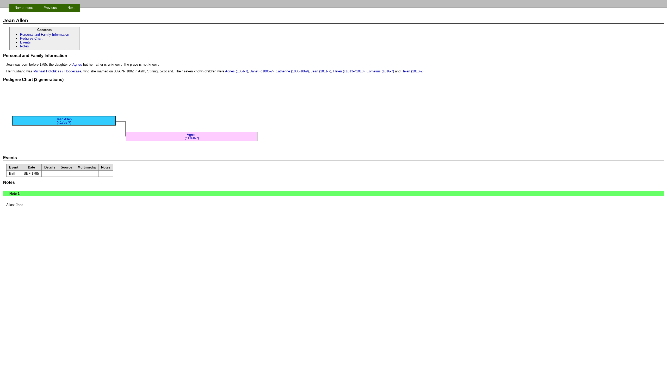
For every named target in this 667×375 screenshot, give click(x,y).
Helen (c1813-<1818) (349, 71)
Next (71, 8)
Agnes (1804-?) (236, 71)
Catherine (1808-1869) (292, 71)
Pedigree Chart (31, 38)
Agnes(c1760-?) (192, 136)
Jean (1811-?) (321, 71)
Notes (24, 46)
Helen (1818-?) (412, 71)
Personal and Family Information (44, 34)
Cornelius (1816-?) (380, 71)
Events (25, 42)
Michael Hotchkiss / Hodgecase (57, 71)
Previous (50, 8)
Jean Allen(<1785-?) (64, 120)
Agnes (77, 64)
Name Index (24, 8)
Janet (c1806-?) (262, 71)
